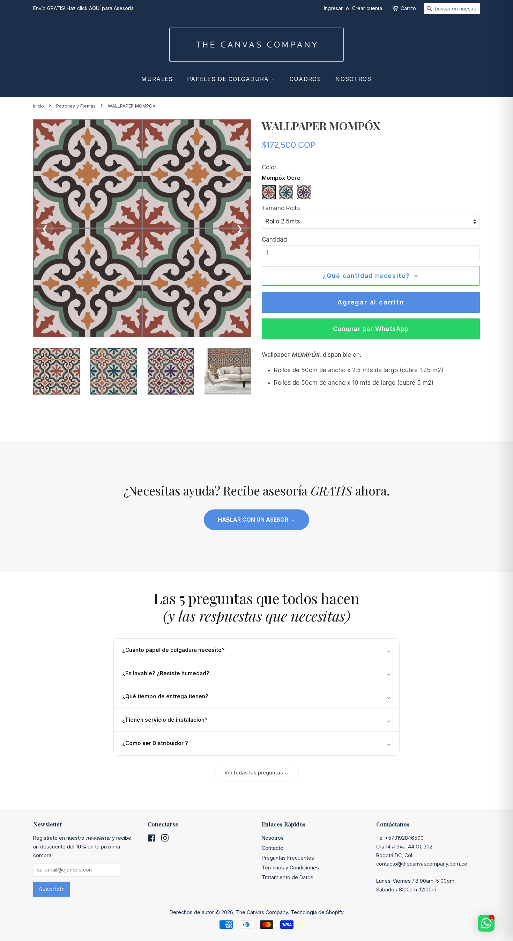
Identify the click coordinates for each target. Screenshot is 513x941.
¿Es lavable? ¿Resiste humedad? (256, 673)
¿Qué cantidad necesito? (366, 275)
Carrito (408, 8)
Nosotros (273, 838)
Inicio (38, 106)
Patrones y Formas (76, 106)
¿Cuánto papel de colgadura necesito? (256, 650)
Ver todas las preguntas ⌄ (256, 772)
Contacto (272, 848)
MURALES (157, 78)
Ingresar (333, 8)
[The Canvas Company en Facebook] (152, 839)
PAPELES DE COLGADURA (229, 78)
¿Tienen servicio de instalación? (256, 719)
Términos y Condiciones (290, 867)
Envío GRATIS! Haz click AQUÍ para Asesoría (83, 8)
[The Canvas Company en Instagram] (165, 839)
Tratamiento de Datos (287, 877)
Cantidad (274, 239)
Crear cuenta (367, 8)
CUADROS (305, 78)
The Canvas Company (262, 912)
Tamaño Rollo (281, 208)
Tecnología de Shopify (317, 912)
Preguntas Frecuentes (288, 858)
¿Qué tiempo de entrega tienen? (256, 696)
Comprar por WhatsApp (371, 328)
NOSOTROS (353, 78)
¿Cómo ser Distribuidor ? (256, 743)
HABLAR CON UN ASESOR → (256, 519)
